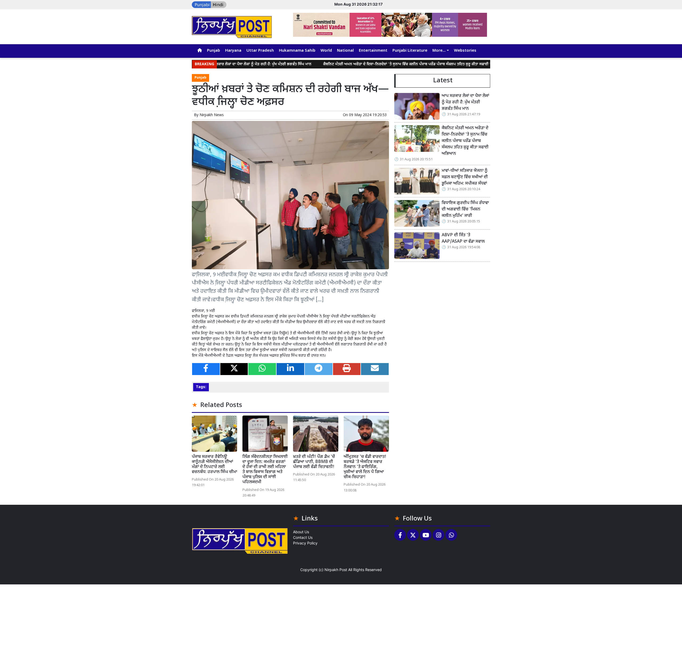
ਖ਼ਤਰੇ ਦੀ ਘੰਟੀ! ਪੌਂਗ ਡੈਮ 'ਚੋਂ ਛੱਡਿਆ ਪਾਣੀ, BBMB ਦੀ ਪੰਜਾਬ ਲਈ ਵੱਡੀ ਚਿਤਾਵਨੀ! (314, 462)
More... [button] (439, 50)
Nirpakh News (212, 115)
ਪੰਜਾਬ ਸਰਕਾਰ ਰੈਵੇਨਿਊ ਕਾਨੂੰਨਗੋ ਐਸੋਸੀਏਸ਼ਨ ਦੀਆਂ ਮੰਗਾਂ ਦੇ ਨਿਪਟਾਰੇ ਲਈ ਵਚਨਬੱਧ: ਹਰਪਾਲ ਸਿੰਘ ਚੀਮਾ (214, 464)
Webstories (465, 50)
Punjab (213, 50)
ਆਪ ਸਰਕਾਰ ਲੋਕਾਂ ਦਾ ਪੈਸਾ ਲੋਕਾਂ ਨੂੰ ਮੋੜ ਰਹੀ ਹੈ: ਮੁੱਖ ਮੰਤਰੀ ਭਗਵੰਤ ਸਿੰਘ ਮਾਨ (232, 64)
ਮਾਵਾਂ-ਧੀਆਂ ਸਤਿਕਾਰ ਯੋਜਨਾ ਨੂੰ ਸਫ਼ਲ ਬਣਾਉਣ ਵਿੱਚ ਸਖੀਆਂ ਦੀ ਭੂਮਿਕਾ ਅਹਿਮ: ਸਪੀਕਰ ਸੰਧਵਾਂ (465, 177)
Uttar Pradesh (260, 50)
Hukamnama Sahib (297, 50)
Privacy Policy (305, 543)
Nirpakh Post (335, 569)
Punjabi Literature (409, 50)
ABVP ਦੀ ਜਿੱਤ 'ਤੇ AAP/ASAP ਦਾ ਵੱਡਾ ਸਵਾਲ (463, 239)
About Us (301, 532)
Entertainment (373, 50)
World (326, 50)
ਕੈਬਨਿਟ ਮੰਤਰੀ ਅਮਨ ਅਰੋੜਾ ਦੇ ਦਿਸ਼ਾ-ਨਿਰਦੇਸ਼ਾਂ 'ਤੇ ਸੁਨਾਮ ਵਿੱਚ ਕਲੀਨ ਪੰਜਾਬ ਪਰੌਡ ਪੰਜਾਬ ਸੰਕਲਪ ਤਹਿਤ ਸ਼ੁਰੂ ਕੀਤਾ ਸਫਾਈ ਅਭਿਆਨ (386, 64)
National (345, 50)
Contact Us (302, 537)
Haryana (233, 50)
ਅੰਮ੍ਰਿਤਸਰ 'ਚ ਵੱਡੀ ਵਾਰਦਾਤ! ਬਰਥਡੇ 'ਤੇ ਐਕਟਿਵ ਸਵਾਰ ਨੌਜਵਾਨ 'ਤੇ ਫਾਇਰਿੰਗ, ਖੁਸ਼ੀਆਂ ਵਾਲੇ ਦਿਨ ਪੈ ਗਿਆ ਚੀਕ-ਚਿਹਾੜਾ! (365, 467)
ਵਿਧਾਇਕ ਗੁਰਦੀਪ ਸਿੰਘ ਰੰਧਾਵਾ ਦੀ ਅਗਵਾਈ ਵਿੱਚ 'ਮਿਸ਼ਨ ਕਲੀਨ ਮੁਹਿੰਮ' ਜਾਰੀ (465, 209)
